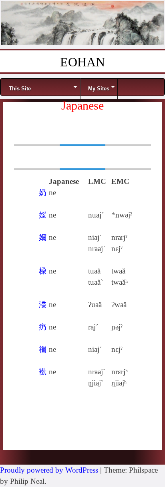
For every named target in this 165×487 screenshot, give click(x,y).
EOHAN (82, 62)
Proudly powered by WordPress (49, 470)
